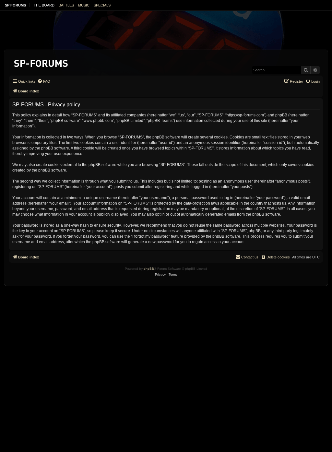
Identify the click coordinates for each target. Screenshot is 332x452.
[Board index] (41, 62)
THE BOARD (44, 5)
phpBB (149, 268)
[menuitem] (43, 81)
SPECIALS (102, 5)
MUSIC (83, 5)
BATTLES (66, 5)
